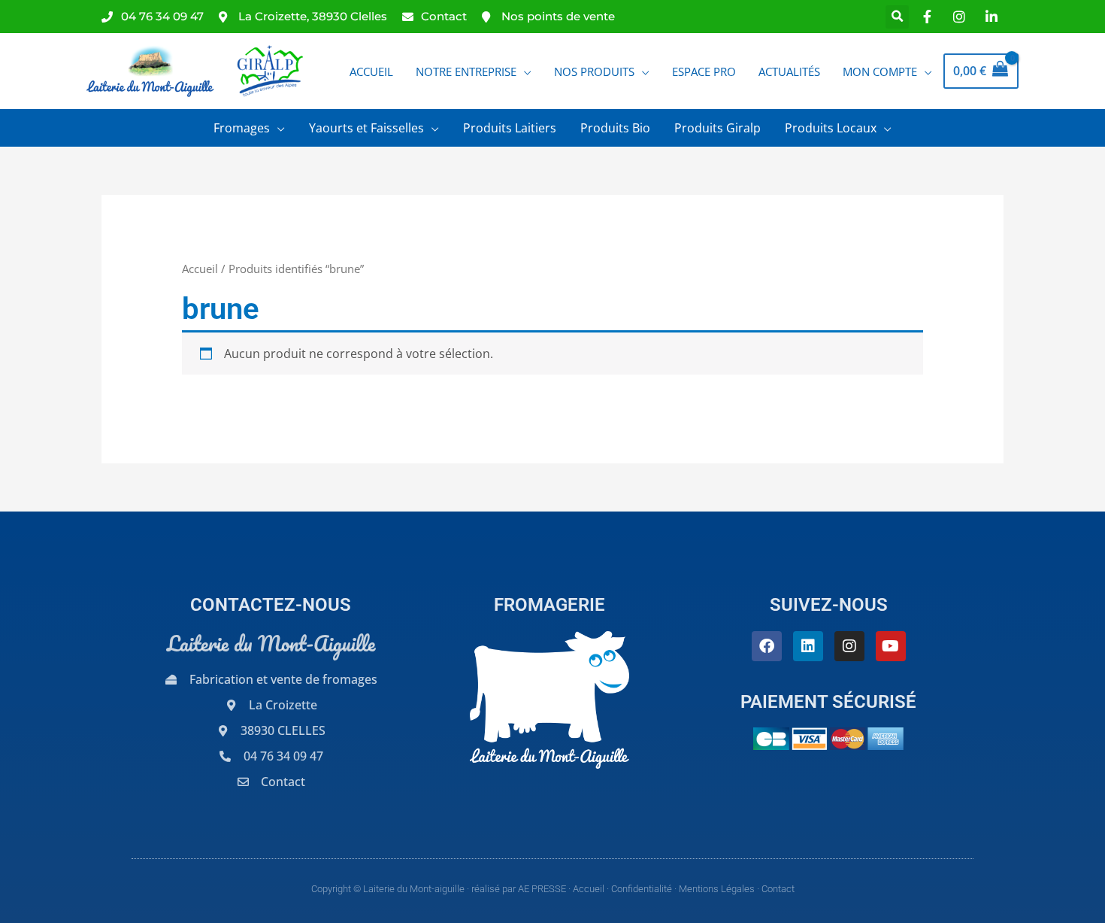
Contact (778, 888)
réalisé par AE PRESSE (518, 888)
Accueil (200, 268)
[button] (897, 17)
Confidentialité (641, 888)
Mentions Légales (717, 888)
